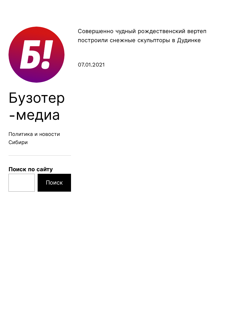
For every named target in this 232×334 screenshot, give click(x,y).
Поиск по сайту (30, 169)
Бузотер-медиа (36, 106)
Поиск (54, 182)
